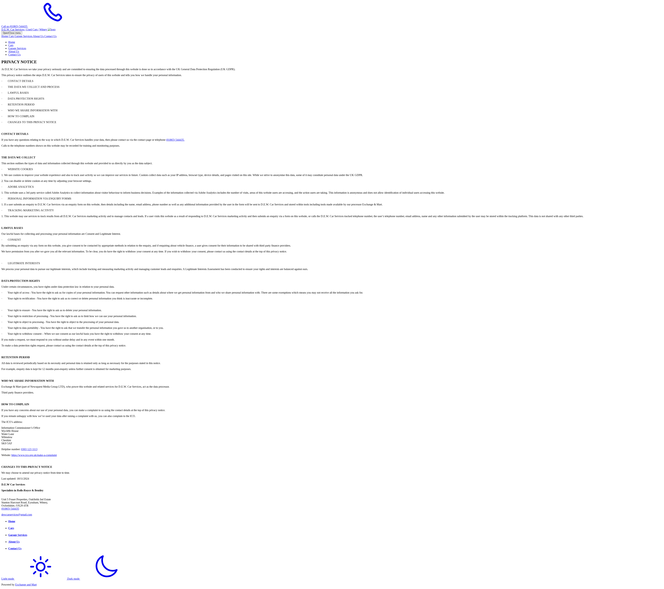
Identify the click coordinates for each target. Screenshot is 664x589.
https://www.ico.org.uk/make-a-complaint (34, 455)
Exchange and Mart (26, 584)
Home (5, 36)
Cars (12, 36)
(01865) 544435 (10, 508)
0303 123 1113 (29, 449)
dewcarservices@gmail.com (16, 514)
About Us (38, 36)
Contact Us (50, 36)
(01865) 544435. (175, 139)
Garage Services (24, 36)
